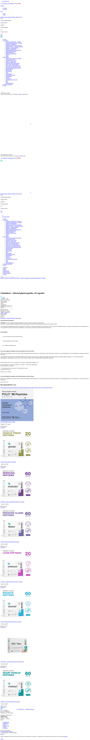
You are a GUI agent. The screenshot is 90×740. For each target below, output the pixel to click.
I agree (2, 738)
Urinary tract (8, 78)
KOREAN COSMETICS (8, 3)
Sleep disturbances (10, 83)
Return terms (5, 723)
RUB (4, 13)
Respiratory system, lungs (11, 60)
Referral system (6, 272)
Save (2, 35)
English (2, 5)
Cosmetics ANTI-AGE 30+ (11, 79)
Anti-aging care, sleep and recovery (13, 66)
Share (3, 297)
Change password (7, 273)
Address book (6, 270)
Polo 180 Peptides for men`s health (8, 421)
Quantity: (2, 307)
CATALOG (5, 40)
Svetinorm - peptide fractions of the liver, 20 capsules (12, 581)
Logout (4, 274)
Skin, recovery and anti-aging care (13, 65)
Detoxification (9, 73)
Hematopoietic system (10, 75)
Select (2, 312)
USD (4, 14)
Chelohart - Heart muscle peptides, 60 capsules (10, 701)
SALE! (4, 85)
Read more (65, 736)
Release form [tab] (18, 318)
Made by (2, 734)
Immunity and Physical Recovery (13, 63)
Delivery (5, 724)
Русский (5, 8)
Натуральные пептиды (6, 387)
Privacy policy (6, 725)
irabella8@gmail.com (29, 709)
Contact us (5, 728)
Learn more (3, 427)
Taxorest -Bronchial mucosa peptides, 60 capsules (11, 621)
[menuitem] (46, 267)
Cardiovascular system (10, 59)
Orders (4, 268)
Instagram (7, 731)
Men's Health (8, 70)
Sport (7, 82)
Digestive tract (9, 71)
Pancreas (7, 77)
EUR (2, 11)
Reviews (5, 726)
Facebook (3, 731)
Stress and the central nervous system (13, 58)
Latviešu (5, 9)
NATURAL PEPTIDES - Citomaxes (17, 278)
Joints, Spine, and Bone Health (12, 64)
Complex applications (7, 84)
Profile (4, 269)
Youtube (11, 731)
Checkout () (7, 312)
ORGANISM (6, 57)
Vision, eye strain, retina (11, 62)
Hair (7, 81)
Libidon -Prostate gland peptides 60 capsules (10, 541)
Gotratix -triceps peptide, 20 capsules (8, 461)
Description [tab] (3, 318)
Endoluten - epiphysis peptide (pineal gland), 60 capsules (12, 501)
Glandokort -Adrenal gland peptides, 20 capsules (35, 278)
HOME (4, 39)
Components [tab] (8, 318)
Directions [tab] (13, 318)
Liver (7, 72)
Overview (5, 267)
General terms (6, 722)
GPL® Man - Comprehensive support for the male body (12, 661)
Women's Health (9, 69)
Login (19, 94)
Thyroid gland (9, 76)
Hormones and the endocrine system (13, 67)
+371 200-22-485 (5, 216)
